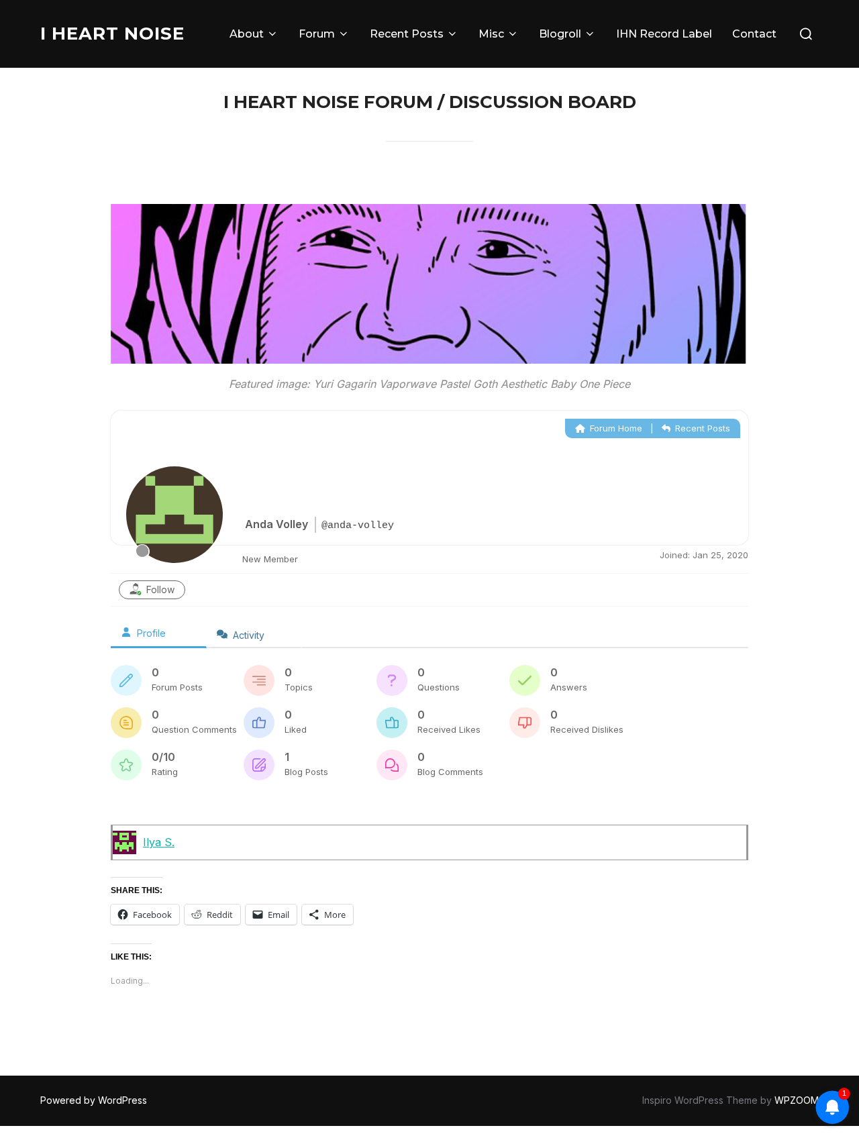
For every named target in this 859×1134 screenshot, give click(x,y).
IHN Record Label (664, 34)
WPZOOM (796, 1100)
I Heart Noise (112, 33)
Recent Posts (407, 34)
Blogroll (560, 34)
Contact (754, 34)
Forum (317, 34)
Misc (491, 34)
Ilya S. (158, 842)
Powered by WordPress (93, 1100)
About (247, 34)
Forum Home (614, 428)
